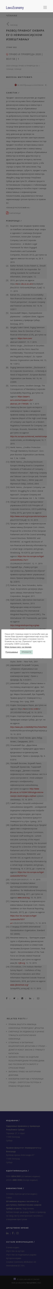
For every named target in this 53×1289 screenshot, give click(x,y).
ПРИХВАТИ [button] (26, 652)
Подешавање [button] (11, 652)
